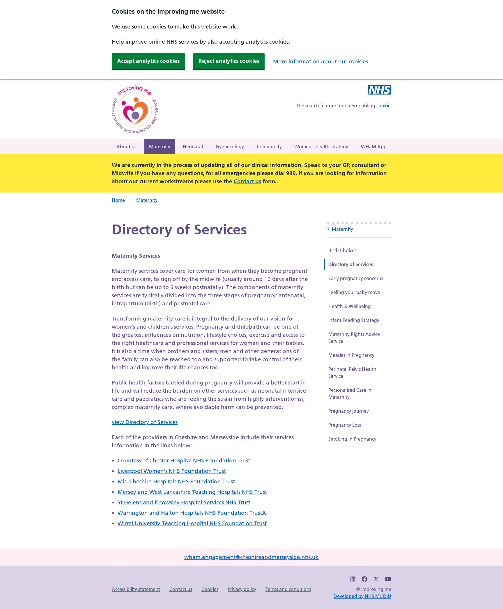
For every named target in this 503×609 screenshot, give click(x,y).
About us (126, 146)
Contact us (247, 181)
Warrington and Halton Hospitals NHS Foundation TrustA (192, 513)
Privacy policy (242, 589)
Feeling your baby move (354, 292)
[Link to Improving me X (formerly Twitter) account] (376, 579)
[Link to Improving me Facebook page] (364, 579)
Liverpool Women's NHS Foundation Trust (172, 471)
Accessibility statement (136, 589)
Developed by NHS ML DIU (362, 596)
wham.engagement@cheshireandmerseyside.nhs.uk (251, 557)
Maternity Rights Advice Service (354, 337)
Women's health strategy (321, 146)
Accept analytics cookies (148, 61)
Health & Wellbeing (349, 306)
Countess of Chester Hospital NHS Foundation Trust (184, 460)
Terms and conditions (288, 589)
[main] (251, 378)
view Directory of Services (145, 422)
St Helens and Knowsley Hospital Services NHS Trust (184, 502)
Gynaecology (230, 146)
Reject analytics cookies (229, 61)
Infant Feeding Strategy (353, 320)
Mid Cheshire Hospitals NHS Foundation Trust (176, 481)
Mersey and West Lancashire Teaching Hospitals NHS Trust (192, 492)
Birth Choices (342, 250)
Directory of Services (350, 264)
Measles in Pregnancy (351, 355)
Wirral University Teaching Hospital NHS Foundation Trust (192, 523)
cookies (384, 105)
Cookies (209, 589)
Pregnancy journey (348, 411)
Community (269, 146)
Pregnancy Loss (344, 425)
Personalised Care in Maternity (349, 393)
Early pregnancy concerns (355, 278)
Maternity (159, 146)
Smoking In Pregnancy (352, 439)
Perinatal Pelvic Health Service (352, 372)
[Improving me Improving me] (379, 90)
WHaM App (374, 146)
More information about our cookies (320, 61)
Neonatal (193, 146)
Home (118, 200)
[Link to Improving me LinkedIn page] (353, 579)
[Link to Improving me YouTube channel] (387, 579)
